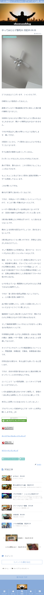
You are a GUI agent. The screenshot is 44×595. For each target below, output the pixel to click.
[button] (39, 336)
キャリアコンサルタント (11, 459)
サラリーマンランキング (10, 450)
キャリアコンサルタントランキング (14, 436)
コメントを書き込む (22, 562)
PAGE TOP (22, 577)
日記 (23, 459)
